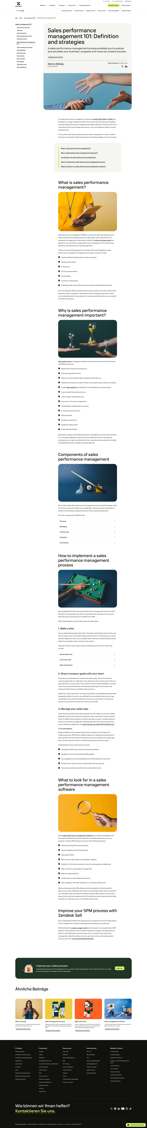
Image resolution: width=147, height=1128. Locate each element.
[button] (86, 521)
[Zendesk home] (19, 4)
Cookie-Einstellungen (52, 1124)
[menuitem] (128, 1)
